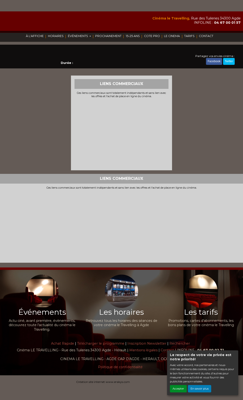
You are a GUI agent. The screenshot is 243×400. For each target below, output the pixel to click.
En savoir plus (200, 388)
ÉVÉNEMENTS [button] (78, 36)
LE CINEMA (172, 36)
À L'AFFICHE (35, 36)
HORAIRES (56, 36)
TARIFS (189, 36)
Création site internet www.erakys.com (103, 382)
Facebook (214, 61)
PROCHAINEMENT (108, 36)
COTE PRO (152, 36)
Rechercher (179, 343)
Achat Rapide (62, 343)
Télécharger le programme (100, 343)
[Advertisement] (122, 133)
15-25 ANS (133, 36)
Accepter (178, 388)
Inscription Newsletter (146, 343)
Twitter (229, 61)
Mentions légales (143, 350)
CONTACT (206, 36)
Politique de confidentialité (120, 367)
